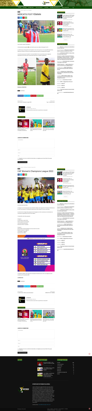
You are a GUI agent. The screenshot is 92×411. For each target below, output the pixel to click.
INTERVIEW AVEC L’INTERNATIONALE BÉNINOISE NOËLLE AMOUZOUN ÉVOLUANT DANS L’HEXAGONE (65, 72)
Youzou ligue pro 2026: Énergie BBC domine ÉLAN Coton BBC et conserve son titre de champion (68, 17)
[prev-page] (18, 133)
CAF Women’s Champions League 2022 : (25, 102)
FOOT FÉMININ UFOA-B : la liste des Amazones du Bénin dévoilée (48, 368)
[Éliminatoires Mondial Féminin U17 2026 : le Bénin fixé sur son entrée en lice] (36, 123)
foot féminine (23, 90)
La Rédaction (28, 107)
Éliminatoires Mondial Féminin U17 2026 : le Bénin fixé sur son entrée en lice (36, 129)
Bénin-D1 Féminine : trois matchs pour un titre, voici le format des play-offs (48, 129)
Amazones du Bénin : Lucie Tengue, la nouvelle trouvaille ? (48, 363)
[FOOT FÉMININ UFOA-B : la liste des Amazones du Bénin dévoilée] (40, 369)
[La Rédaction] (22, 109)
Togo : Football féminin (51, 102)
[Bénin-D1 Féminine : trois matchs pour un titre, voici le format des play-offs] (49, 123)
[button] (73, 7)
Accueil (19, 10)
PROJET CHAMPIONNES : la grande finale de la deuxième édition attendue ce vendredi (65, 68)
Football (21, 10)
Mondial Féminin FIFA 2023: (67, 79)
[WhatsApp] (26, 18)
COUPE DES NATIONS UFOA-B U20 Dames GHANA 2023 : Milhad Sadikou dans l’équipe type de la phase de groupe (65, 58)
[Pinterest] (23, 18)
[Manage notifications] (89, 409)
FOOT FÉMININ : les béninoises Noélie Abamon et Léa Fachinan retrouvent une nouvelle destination (48, 375)
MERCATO (63, 83)
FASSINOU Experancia (60, 64)
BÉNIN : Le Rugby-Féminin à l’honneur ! (66, 81)
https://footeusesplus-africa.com (31, 108)
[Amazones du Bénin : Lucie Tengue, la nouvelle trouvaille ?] (40, 364)
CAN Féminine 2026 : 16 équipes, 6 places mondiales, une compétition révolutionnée (23, 129)
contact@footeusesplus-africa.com (44, 404)
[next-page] (20, 133)
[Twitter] (21, 18)
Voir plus (65, 39)
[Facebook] (19, 18)
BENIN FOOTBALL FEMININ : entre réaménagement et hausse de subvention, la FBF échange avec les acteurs (65, 76)
